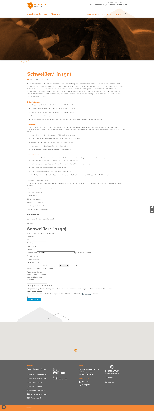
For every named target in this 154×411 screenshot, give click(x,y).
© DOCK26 (29, 408)
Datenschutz (109, 382)
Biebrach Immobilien (34, 386)
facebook (85, 382)
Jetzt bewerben (34, 300)
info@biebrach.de (60, 379)
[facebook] (80, 382)
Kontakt (118, 14)
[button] (75, 350)
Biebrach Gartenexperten (36, 390)
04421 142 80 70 (59, 373)
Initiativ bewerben (86, 372)
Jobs (108, 14)
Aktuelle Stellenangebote (89, 369)
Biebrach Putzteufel (34, 382)
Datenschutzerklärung (36, 291)
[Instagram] (80, 385)
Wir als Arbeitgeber (86, 374)
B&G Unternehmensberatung (37, 394)
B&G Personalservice (34, 398)
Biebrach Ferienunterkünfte (37, 378)
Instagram (86, 385)
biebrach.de (122, 5)
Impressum (109, 377)
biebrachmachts (95, 14)
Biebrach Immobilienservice (37, 374)
